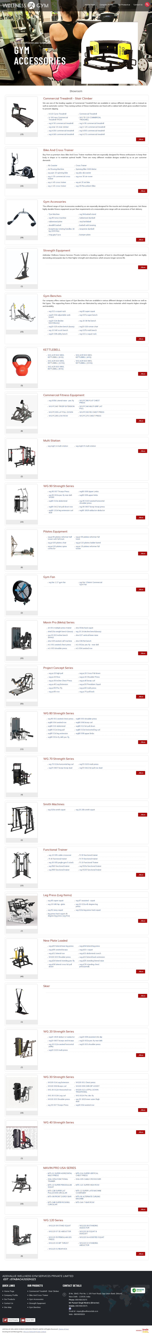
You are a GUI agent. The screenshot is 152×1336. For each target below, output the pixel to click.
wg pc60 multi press (87, 688)
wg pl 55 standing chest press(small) (89, 965)
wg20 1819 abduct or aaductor (62, 1037)
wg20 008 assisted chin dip (90, 1037)
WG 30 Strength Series (58, 1077)
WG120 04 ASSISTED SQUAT (91, 1237)
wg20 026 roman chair (88, 326)
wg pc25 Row (54, 677)
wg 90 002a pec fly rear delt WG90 (60, 496)
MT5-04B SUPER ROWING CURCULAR (59, 1203)
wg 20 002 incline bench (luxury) (58, 636)
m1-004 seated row (84, 648)
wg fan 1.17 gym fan (57, 582)
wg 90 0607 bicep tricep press (92, 507)
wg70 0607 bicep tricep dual (60, 768)
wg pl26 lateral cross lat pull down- (60, 965)
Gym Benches (52, 296)
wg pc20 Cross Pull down (89, 673)
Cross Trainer (81, 165)
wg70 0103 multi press (88, 764)
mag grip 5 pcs (55, 235)
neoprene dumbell (86, 229)
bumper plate (84, 235)
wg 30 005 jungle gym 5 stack (61, 862)
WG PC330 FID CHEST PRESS (91, 412)
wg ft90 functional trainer (59, 870)
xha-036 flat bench (83, 641)
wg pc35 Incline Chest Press (60, 680)
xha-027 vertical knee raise (87, 635)
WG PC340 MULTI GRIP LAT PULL (90, 407)
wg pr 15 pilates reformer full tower (88, 547)
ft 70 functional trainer (88, 859)
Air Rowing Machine (56, 169)
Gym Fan (49, 577)
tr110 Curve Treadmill (57, 114)
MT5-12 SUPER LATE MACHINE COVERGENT (88, 1192)
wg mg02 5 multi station (86, 446)
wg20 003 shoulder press (89, 1044)
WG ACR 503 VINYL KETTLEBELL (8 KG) (56, 368)
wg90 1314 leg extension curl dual (61, 511)
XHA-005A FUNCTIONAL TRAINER (58, 1180)
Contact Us (137, 5)
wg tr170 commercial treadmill (92, 134)
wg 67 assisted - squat (85, 900)
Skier (46, 986)
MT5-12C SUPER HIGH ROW (87, 1185)
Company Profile (106, 5)
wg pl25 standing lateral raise (91, 961)
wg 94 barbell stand (87, 214)
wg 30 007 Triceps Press (58, 1105)
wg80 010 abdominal (56, 726)
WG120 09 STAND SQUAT (60, 1225)
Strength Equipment (56, 250)
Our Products (123, 5)
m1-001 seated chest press (59, 644)
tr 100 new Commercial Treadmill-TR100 (58, 118)
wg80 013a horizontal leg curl (88, 730)
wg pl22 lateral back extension (92, 957)
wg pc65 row (54, 691)
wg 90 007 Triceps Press (59, 491)
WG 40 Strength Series (58, 1122)
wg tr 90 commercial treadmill (91, 123)
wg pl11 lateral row (57, 953)
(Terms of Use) (64, 1329)
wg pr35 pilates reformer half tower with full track (60, 538)
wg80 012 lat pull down (85, 726)
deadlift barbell (55, 225)
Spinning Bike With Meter (86, 169)
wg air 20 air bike (83, 182)
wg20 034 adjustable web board (59, 316)
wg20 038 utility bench (58, 334)
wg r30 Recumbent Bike (85, 186)
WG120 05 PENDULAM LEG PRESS (60, 1238)
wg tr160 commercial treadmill (61, 134)
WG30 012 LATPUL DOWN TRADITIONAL (87, 1091)
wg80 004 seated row (57, 722)
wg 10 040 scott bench (58, 330)
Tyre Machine (54, 214)
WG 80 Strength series (58, 713)
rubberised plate (55, 221)
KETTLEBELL (51, 349)
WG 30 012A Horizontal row (59, 1090)
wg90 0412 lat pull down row (61, 507)
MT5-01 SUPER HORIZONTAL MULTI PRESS (60, 1174)
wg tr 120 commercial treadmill (92, 127)
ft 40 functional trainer (58, 859)
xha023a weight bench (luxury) (60, 631)
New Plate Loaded (55, 940)
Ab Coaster (52, 165)
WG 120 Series (53, 1220)
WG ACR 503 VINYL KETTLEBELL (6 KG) (56, 356)
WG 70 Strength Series (58, 758)
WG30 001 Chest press (85, 1082)
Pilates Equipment (55, 531)
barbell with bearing (87, 225)
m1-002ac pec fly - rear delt (87, 644)
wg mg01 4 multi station (58, 446)
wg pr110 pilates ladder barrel (88, 543)
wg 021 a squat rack (57, 311)
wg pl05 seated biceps (58, 950)
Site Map (8, 1307)
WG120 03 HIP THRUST (59, 1243)
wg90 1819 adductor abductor (92, 510)
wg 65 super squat (87, 311)
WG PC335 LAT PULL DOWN (61, 412)
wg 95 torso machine (57, 218)
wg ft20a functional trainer (90, 866)
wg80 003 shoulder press (86, 719)
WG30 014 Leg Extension (58, 1082)
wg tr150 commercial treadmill (61, 131)
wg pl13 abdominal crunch (90, 953)
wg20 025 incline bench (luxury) (61, 326)
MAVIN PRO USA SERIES (59, 1168)
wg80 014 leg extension (58, 733)
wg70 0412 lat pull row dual (90, 768)
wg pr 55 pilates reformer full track (88, 538)
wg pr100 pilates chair (57, 543)
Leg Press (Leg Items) (57, 895)
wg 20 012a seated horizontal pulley (61, 1045)
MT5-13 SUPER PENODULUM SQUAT (60, 1186)
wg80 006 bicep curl (84, 722)
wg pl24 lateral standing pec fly (62, 961)
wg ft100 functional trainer (90, 870)
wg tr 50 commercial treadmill (61, 123)
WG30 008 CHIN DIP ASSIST (88, 1086)
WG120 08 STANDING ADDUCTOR (88, 1226)
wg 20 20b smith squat (85, 810)
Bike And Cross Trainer (58, 150)
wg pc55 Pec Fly (55, 688)
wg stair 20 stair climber (59, 127)
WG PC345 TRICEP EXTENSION (61, 406)
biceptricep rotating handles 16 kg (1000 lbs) (61, 230)
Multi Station (51, 440)
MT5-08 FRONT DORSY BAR (59, 1196)
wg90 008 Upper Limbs (89, 491)
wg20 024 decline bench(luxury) (56, 322)
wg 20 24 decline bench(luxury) (88, 631)
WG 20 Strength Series (58, 1031)
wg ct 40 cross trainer (57, 182)
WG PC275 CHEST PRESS (90, 416)
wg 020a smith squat (56, 810)
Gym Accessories (54, 201)
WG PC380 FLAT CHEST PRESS (89, 401)
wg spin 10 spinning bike (58, 173)
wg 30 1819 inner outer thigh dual (88, 1100)
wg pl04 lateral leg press (89, 946)
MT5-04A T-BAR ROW (85, 1202)
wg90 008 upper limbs (88, 495)
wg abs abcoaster (83, 173)
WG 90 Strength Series (58, 486)
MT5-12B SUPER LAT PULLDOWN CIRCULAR (57, 1192)
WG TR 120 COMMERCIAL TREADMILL (90, 118)
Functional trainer (55, 849)
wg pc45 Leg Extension (58, 684)
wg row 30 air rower (84, 176)
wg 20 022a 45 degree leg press (87, 905)
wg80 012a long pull (56, 730)
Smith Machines (53, 804)
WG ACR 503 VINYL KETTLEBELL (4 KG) (84, 356)
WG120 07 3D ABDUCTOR (60, 1231)
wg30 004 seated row (85, 1105)
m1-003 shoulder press (57, 648)
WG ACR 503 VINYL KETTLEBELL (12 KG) (56, 362)
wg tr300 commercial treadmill (92, 131)
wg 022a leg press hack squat (88, 910)
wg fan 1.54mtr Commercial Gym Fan (90, 583)
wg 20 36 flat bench (87, 321)
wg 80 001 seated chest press (60, 719)
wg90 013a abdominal (58, 501)
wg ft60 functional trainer (59, 866)
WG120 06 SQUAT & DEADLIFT (88, 1232)
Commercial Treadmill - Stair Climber (68, 98)
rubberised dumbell (87, 218)
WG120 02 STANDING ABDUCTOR (88, 1244)
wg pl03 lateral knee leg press (61, 946)
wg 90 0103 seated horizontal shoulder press (91, 502)
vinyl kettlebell (85, 221)
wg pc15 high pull (56, 673)
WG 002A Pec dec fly (85, 1095)
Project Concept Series (58, 668)
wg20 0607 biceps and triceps (61, 1040)
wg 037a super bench (88, 315)
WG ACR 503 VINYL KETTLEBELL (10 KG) (84, 362)
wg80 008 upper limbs (85, 733)
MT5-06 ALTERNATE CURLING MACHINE (88, 1197)
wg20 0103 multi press (58, 1050)
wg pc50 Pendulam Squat (90, 684)
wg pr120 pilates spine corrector (57, 547)
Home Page (90, 5)
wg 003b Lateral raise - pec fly (61, 400)
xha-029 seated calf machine (60, 641)
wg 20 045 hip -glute (56, 904)
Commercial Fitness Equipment (63, 395)
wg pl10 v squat (86, 950)
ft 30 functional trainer (88, 855)
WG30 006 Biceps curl (57, 1086)
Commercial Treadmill (88, 114)
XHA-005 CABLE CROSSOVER (88, 1179)
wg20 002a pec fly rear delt (90, 1040)
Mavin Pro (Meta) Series (58, 622)
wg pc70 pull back (86, 691)
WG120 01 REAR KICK (58, 1249)
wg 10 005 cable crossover (60, 855)
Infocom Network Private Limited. (34, 1332)
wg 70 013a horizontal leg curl (61, 764)
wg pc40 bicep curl (87, 680)
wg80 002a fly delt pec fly (58, 737)
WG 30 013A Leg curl (57, 1095)
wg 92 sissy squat (55, 910)
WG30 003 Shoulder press (60, 957)
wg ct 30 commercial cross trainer (59, 177)
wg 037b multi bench (88, 330)
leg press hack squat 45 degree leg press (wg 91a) (59, 915)
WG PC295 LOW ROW (58, 416)
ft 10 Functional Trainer (88, 862)
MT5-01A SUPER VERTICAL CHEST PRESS (87, 1174)
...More (140, 139)
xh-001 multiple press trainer (59, 628)
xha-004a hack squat (84, 628)
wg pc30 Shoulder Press (89, 677)
